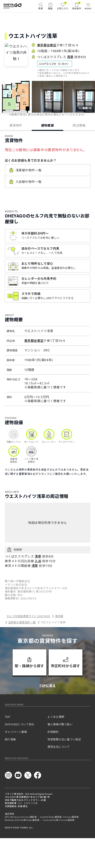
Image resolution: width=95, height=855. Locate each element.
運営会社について (59, 746)
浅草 (70, 57)
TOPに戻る (47, 685)
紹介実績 (10, 739)
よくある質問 (56, 716)
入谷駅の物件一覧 (29, 182)
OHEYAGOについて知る (19, 724)
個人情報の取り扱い (60, 724)
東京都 (59, 616)
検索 (40, 8)
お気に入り (62, 6)
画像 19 (86, 108)
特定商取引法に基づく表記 (64, 739)
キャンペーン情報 (16, 732)
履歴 (50, 8)
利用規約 (53, 732)
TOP (7, 716)
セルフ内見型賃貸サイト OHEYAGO (28, 616)
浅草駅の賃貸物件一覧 (22, 622)
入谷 (38, 561)
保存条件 (76, 6)
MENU (88, 8)
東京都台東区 (47, 45)
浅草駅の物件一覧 (29, 170)
